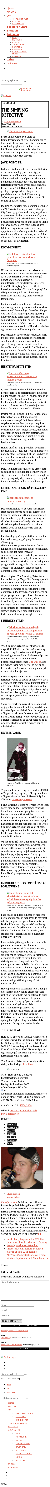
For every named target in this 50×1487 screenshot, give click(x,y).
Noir (34, 1110)
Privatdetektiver (10, 1114)
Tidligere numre (17, 26)
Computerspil (19, 52)
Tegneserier (18, 45)
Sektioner (13, 34)
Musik (15, 54)
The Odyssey (6, 1338)
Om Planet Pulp (20, 19)
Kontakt (17, 21)
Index (10, 59)
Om (9, 15)
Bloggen (12, 30)
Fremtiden (25, 1110)
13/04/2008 (26, 1105)
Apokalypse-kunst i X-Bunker (22, 1245)
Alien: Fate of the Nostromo (11, 1345)
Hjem (10, 8)
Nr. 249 (11, 12)
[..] (39, 1234)
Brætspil (17, 47)
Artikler (16, 56)
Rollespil (17, 49)
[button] (25, 81)
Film (14, 38)
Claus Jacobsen (12, 122)
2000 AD (14, 1110)
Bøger (15, 42)
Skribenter (18, 24)
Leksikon (12, 63)
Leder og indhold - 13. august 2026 (14, 1331)
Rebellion (28, 1064)
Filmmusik (17, 40)
